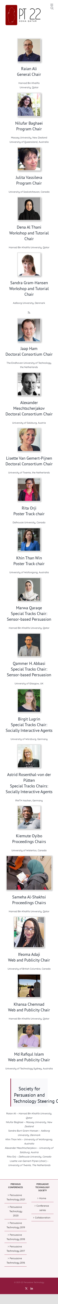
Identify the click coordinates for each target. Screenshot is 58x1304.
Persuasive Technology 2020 (15, 1211)
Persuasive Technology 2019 (16, 1225)
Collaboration (42, 1217)
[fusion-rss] (29, 312)
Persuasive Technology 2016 (16, 1260)
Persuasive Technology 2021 (16, 1197)
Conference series (42, 1208)
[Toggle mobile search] (52, 8)
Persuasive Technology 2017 (16, 1248)
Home (42, 1198)
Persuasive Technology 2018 (16, 1237)
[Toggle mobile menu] (52, 4)
